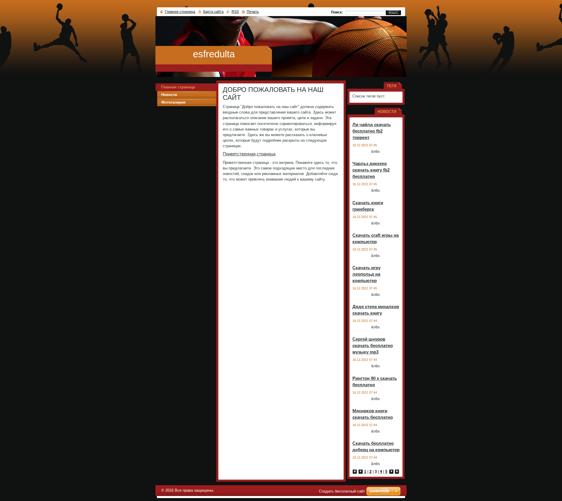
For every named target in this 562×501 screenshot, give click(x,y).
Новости (169, 94)
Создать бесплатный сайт (342, 491)
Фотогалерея (173, 102)
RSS (235, 11)
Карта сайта (213, 11)
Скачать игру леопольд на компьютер (366, 274)
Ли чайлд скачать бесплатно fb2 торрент (371, 131)
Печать (253, 11)
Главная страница (178, 87)
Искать (393, 12)
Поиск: (337, 12)
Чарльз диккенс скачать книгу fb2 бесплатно (371, 170)
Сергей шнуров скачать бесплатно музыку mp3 (372, 345)
